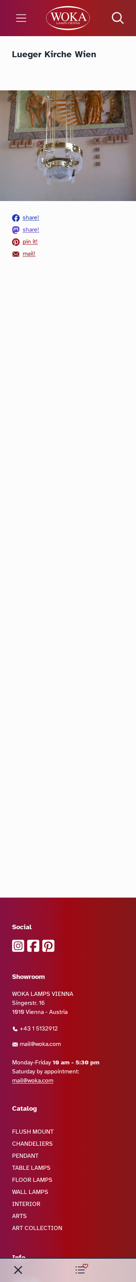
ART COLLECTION (37, 1228)
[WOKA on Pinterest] (48, 945)
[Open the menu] (22, 18)
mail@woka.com (39, 1044)
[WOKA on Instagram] (18, 945)
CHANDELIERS (32, 1144)
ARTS (19, 1216)
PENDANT (25, 1156)
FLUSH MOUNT (33, 1132)
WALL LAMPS (30, 1192)
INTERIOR (26, 1204)
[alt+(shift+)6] (18, 1270)
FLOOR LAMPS (32, 1180)
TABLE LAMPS (31, 1168)
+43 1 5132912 (38, 1028)
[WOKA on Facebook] (33, 945)
